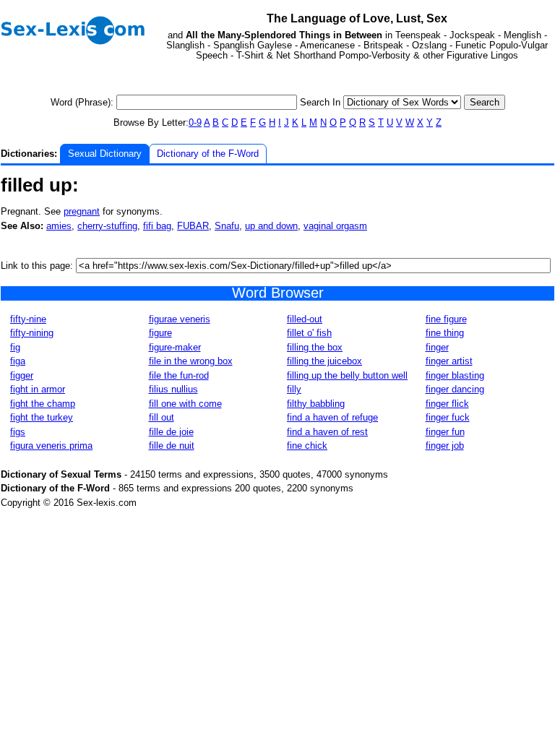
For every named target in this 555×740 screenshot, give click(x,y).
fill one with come (185, 403)
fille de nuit (171, 445)
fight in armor (37, 389)
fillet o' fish (309, 332)
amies (59, 225)
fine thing (445, 332)
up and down (271, 225)
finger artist (449, 361)
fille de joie (171, 431)
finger (437, 347)
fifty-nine (28, 319)
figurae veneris (179, 319)
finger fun (445, 431)
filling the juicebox (324, 361)
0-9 (195, 122)
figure (160, 332)
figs (17, 431)
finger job (445, 445)
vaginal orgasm (335, 225)
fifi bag (157, 225)
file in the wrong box (191, 361)
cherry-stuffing (107, 225)
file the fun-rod (179, 375)
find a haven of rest (327, 431)
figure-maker (175, 347)
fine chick (307, 445)
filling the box (315, 347)
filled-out (304, 319)
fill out (161, 417)
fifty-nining (31, 332)
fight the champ (42, 403)
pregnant (82, 211)
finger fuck (448, 417)
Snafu (227, 225)
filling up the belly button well (347, 375)
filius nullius (173, 389)
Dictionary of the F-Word (208, 153)
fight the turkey (41, 417)
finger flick (447, 403)
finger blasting (455, 375)
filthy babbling (316, 403)
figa (17, 361)
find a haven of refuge (332, 417)
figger (21, 375)
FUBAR (193, 225)
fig (15, 347)
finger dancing (455, 389)
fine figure (446, 319)
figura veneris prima (51, 445)
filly (294, 389)
